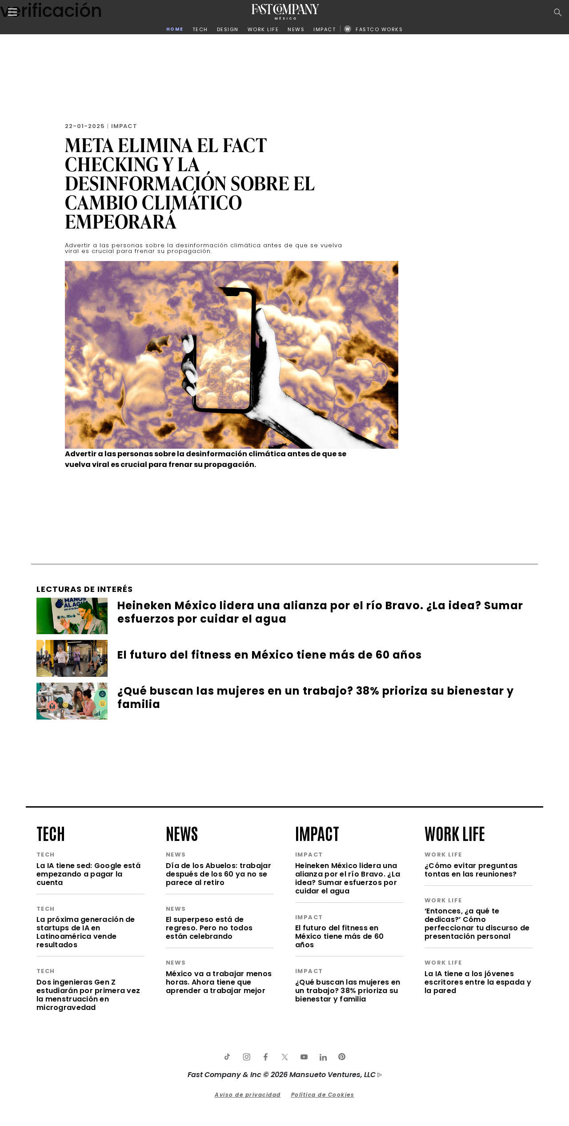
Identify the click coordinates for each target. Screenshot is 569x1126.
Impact (124, 126)
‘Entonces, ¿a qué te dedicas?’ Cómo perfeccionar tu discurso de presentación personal (477, 923)
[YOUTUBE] (303, 1057)
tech (50, 832)
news (182, 832)
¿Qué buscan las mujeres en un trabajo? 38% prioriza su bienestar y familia (347, 990)
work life (455, 832)
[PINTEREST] (341, 1057)
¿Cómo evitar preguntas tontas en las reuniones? (471, 870)
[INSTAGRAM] (246, 1057)
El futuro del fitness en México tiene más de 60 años (339, 936)
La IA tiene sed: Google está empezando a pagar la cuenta (88, 874)
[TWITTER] (284, 1057)
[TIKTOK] (227, 1057)
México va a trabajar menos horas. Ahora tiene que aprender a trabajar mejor (219, 982)
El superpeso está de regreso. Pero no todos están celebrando (209, 927)
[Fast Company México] (285, 12)
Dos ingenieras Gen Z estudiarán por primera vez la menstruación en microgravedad (88, 995)
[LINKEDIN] (322, 1057)
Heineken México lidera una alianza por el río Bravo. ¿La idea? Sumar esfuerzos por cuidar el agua (347, 878)
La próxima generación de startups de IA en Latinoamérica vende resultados (85, 932)
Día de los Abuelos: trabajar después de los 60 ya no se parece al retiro (218, 874)
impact (317, 832)
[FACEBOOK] (265, 1057)
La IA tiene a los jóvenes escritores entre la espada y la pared (478, 982)
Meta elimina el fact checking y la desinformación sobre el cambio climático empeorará (190, 183)
